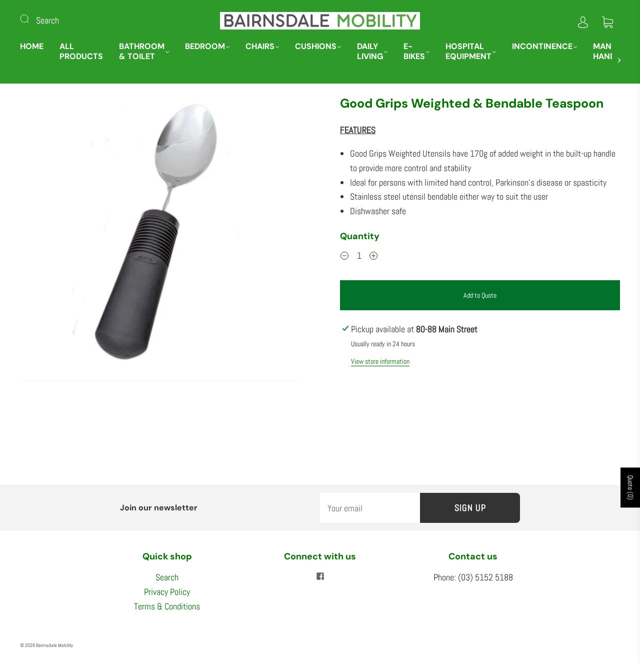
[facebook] (320, 576)
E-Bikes (414, 52)
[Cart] (607, 20)
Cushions (315, 47)
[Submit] (31, 19)
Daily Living (370, 52)
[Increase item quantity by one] (373, 257)
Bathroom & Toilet (141, 52)
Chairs (260, 47)
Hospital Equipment (469, 52)
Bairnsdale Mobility (54, 645)
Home (32, 47)
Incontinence (542, 47)
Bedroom (205, 47)
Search (47, 20)
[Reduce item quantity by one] (345, 257)
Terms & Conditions (167, 606)
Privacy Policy (167, 591)
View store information (380, 361)
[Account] (583, 20)
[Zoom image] (160, 240)
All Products (81, 52)
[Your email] (370, 508)
